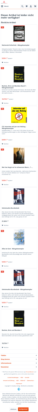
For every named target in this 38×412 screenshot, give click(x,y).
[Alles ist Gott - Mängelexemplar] (19, 237)
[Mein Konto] (31, 6)
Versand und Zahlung (8, 380)
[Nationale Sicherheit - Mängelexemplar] (19, 34)
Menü (6, 6)
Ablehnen (13, 409)
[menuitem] (4, 6)
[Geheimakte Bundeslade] (19, 196)
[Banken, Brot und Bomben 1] (19, 319)
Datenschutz (30, 380)
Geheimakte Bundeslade (10, 208)
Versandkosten (30, 372)
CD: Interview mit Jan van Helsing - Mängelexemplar (14, 127)
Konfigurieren (23, 409)
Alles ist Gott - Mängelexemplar (13, 249)
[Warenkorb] (35, 6)
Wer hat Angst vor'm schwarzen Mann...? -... (17, 167)
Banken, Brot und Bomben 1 (12, 330)
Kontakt (27, 377)
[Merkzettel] (26, 6)
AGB (17, 380)
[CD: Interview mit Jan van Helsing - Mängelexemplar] (19, 115)
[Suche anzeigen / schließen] (22, 6)
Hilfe (22, 377)
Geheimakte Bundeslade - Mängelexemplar (17, 289)
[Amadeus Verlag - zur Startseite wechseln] (4, 2)
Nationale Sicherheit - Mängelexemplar (15, 45)
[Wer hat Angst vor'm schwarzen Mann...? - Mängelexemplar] (19, 156)
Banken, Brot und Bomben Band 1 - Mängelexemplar (14, 87)
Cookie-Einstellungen (13, 377)
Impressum (19, 383)
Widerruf (22, 380)
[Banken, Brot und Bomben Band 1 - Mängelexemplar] (19, 74)
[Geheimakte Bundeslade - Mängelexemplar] (19, 278)
